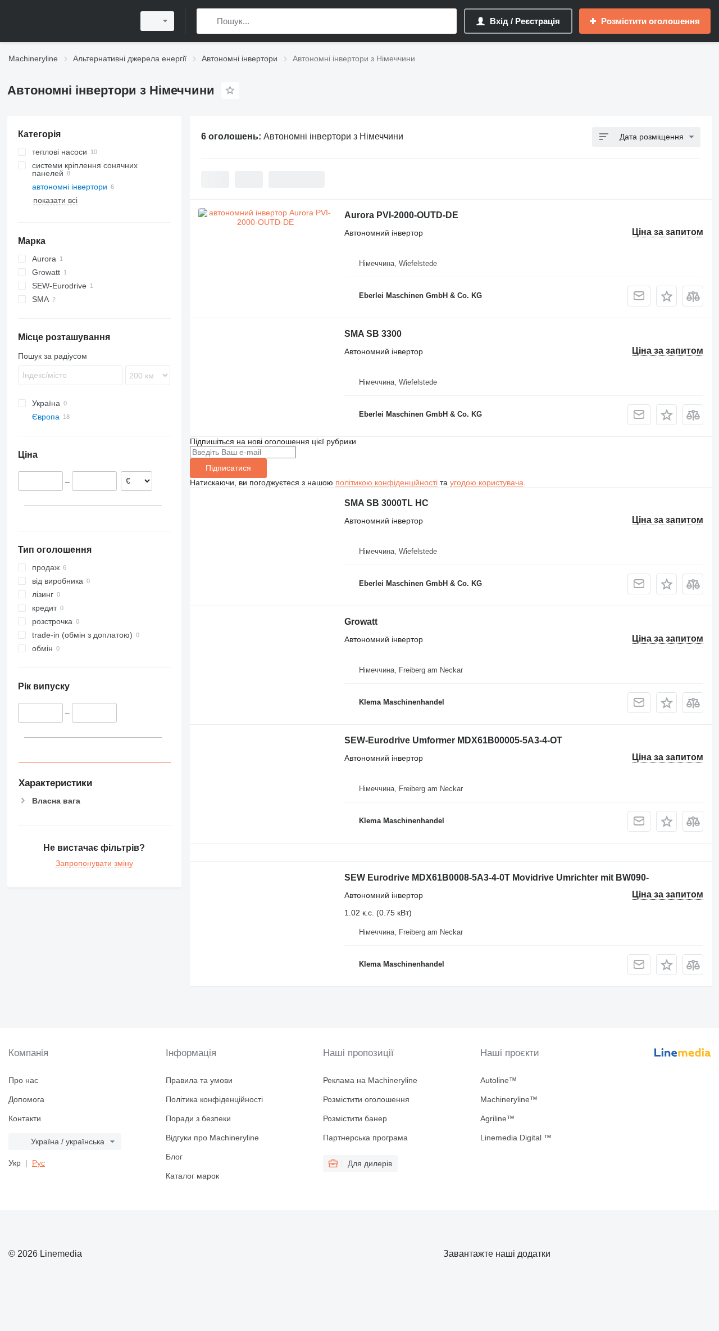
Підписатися (228, 467)
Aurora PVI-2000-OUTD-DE (401, 215)
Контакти (24, 1118)
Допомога (26, 1099)
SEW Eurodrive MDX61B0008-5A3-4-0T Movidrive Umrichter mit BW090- (496, 877)
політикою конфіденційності (386, 482)
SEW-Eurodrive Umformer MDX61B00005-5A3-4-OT (453, 740)
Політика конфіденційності (214, 1099)
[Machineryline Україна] (67, 21)
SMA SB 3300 (373, 334)
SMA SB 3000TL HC (386, 503)
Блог (174, 1156)
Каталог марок (192, 1175)
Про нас (23, 1080)
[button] (666, 296)
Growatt (360, 621)
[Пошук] (208, 21)
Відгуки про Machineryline (212, 1137)
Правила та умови (199, 1080)
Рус (38, 1162)
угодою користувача (487, 482)
